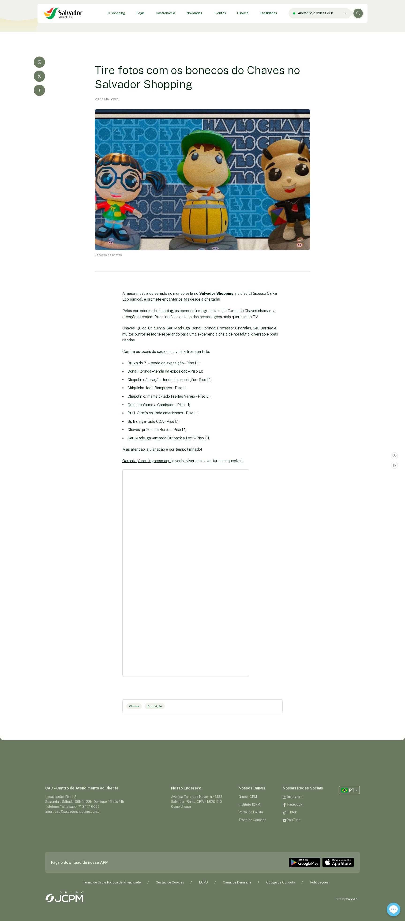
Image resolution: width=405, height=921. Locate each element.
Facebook (294, 804)
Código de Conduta (280, 882)
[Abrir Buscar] (358, 13)
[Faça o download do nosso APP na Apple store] (338, 862)
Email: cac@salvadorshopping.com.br (73, 811)
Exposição (154, 706)
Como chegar (181, 806)
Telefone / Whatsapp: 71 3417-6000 (72, 806)
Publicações (319, 882)
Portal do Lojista (251, 812)
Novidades (194, 13)
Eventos (220, 13)
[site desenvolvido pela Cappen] (352, 899)
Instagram (294, 797)
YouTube (293, 820)
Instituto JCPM (249, 804)
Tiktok (291, 812)
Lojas (140, 13)
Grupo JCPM (248, 797)
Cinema (242, 13)
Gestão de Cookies (170, 882)
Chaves (134, 706)
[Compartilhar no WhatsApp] (39, 62)
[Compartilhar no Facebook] (39, 90)
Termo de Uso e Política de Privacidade (112, 882)
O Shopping (116, 13)
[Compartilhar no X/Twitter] (39, 76)
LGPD (203, 882)
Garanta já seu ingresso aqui (146, 461)
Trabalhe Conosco (252, 820)
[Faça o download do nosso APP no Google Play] (304, 862)
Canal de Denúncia (237, 882)
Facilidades (268, 13)
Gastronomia (165, 13)
